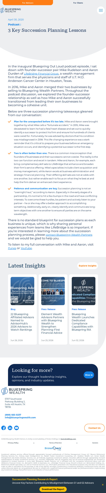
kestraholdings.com (68, 439)
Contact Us (94, 428)
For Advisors (27, 3)
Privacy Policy (13, 443)
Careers (95, 443)
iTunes (12, 248)
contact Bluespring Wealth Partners (69, 235)
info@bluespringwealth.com (20, 418)
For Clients (78, 3)
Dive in (89, 375)
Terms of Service (55, 443)
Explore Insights (87, 265)
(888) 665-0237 (13, 415)
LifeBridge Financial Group (41, 74)
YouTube (26, 248)
